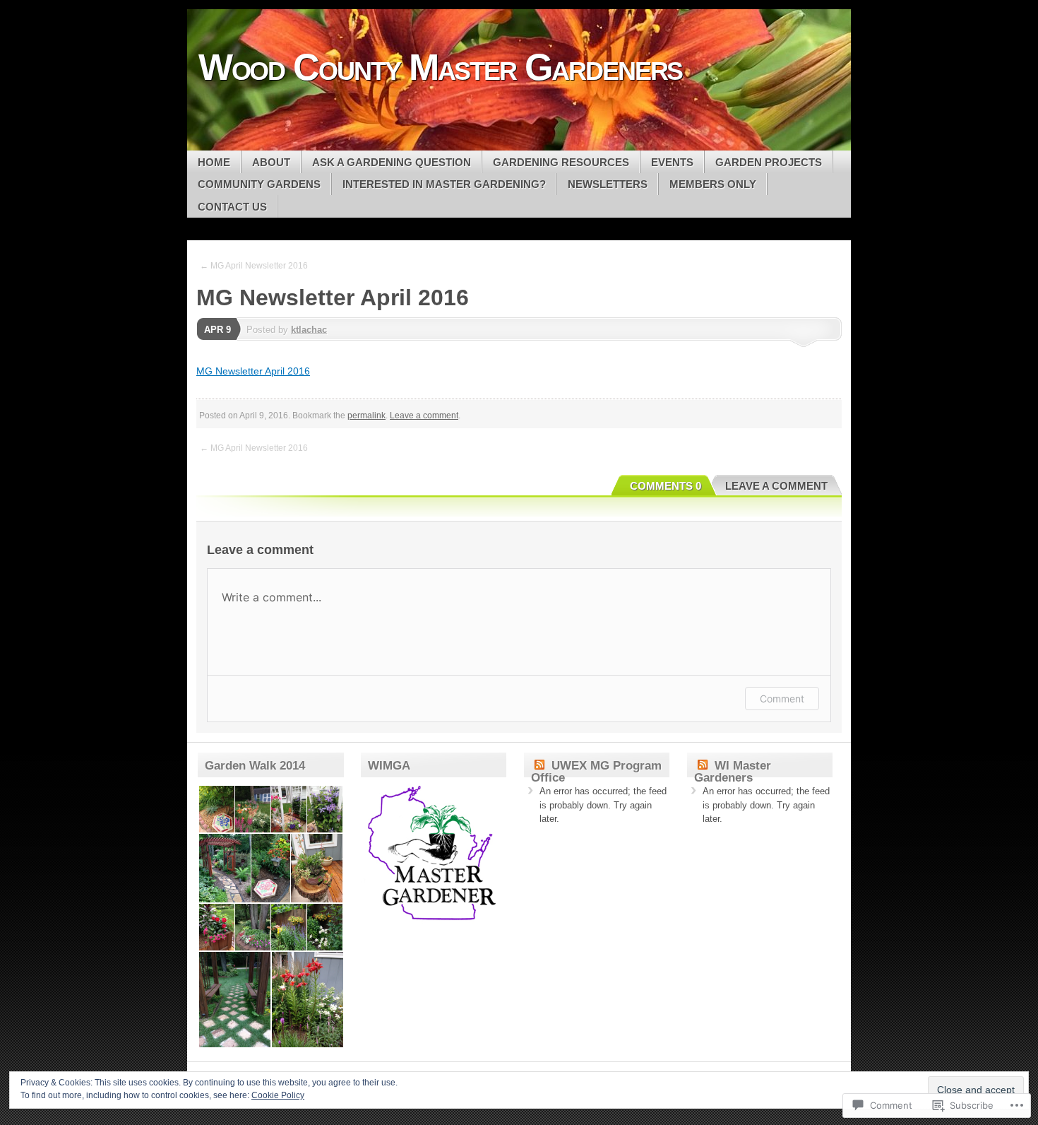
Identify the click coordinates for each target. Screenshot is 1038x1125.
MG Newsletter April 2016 (253, 371)
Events (672, 162)
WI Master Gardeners (732, 771)
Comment (782, 699)
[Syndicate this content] (539, 765)
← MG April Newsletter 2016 (254, 266)
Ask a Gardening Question (391, 162)
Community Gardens (259, 184)
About (271, 162)
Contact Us (232, 207)
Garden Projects (768, 162)
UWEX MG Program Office (596, 771)
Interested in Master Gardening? (444, 184)
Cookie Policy (277, 1095)
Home (214, 162)
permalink (366, 415)
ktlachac (309, 329)
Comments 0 (665, 486)
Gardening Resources (561, 162)
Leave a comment (424, 415)
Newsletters (608, 184)
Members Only (712, 184)
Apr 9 (217, 329)
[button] (216, 809)
